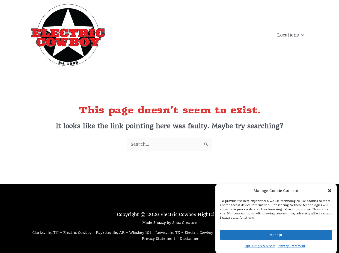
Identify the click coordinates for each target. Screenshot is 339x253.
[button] (329, 190)
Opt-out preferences (260, 246)
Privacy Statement (291, 246)
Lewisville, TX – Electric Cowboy (184, 233)
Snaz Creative (184, 223)
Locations (288, 35)
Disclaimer (189, 239)
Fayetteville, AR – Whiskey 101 (123, 233)
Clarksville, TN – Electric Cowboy (62, 233)
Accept (276, 234)
